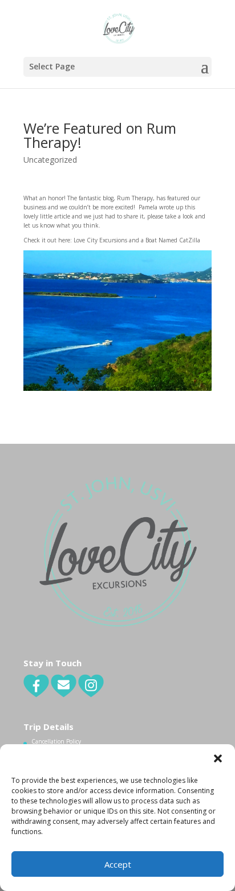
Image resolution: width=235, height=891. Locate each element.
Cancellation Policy (56, 741)
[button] (218, 758)
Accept (117, 864)
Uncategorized (50, 159)
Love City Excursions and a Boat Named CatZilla (137, 240)
